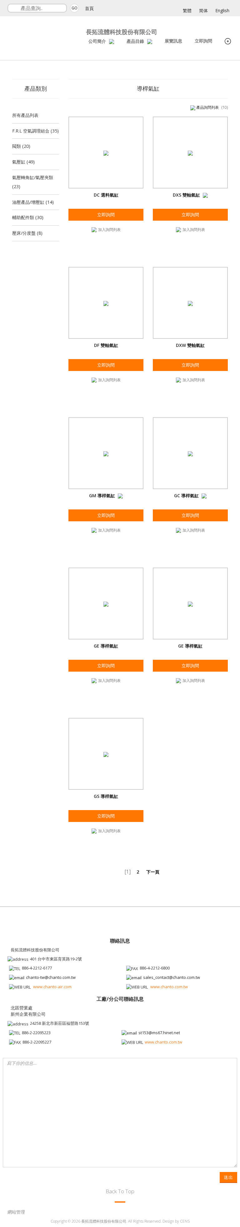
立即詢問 (203, 41)
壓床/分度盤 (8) (27, 233)
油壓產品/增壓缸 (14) (33, 202)
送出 (228, 1177)
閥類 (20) (21, 146)
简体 (203, 10)
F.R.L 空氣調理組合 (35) (35, 131)
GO (75, 8)
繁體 (187, 10)
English (222, 10)
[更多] (227, 42)
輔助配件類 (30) (27, 217)
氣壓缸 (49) (23, 162)
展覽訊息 (173, 41)
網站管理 (16, 1212)
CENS (185, 1221)
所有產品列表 (25, 115)
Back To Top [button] (120, 1191)
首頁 (89, 8)
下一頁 (152, 872)
